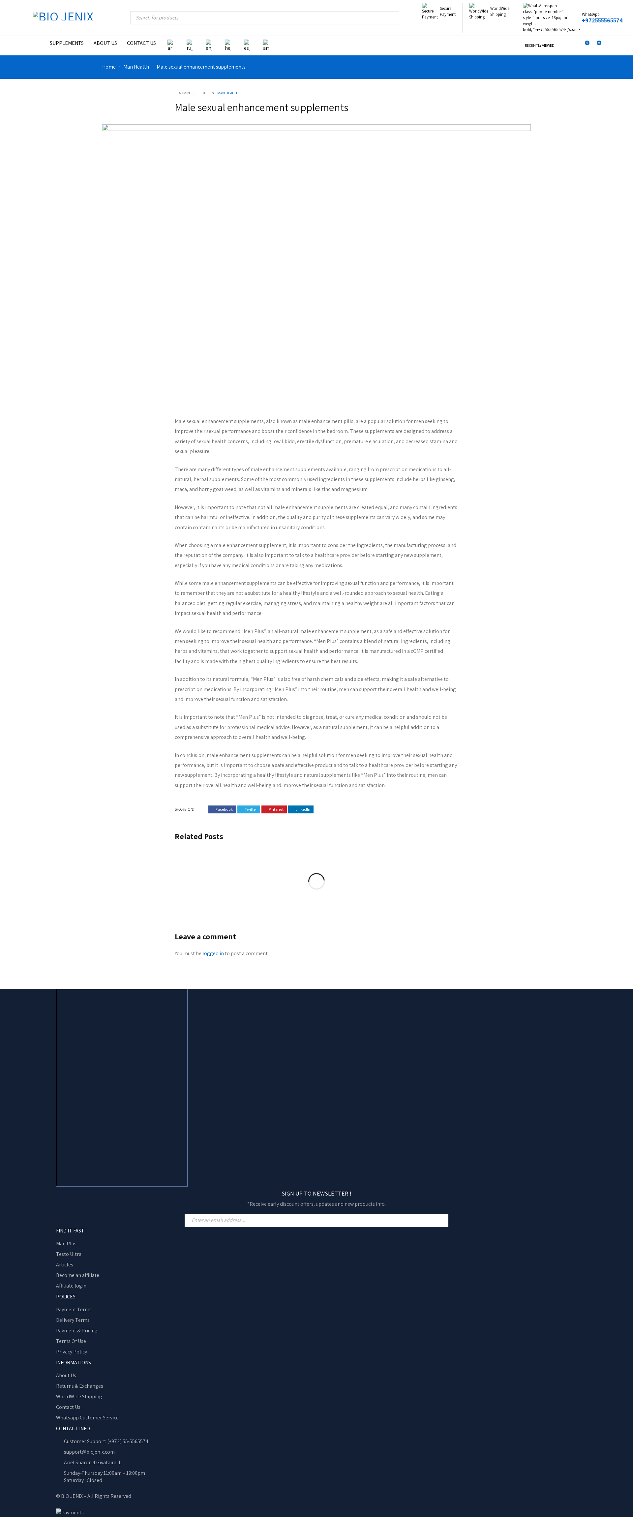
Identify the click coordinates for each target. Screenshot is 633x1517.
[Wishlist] (584, 45)
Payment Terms (74, 1309)
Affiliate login (71, 1285)
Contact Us (68, 1407)
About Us (66, 1375)
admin (184, 92)
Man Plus (66, 1243)
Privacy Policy (71, 1351)
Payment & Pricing (77, 1330)
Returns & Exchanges (79, 1385)
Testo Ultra (68, 1254)
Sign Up (441, 1220)
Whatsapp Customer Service (87, 1417)
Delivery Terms (73, 1320)
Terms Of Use (71, 1341)
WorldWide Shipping (79, 1396)
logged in (213, 953)
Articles (64, 1264)
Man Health (136, 67)
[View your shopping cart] (595, 45)
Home (109, 67)
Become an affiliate (77, 1275)
